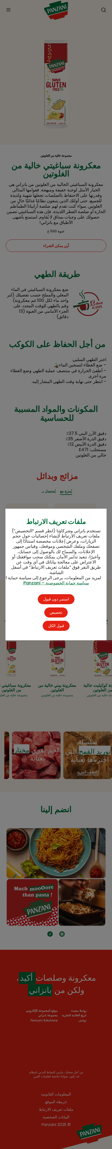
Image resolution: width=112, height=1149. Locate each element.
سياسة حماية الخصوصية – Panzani (56, 583)
